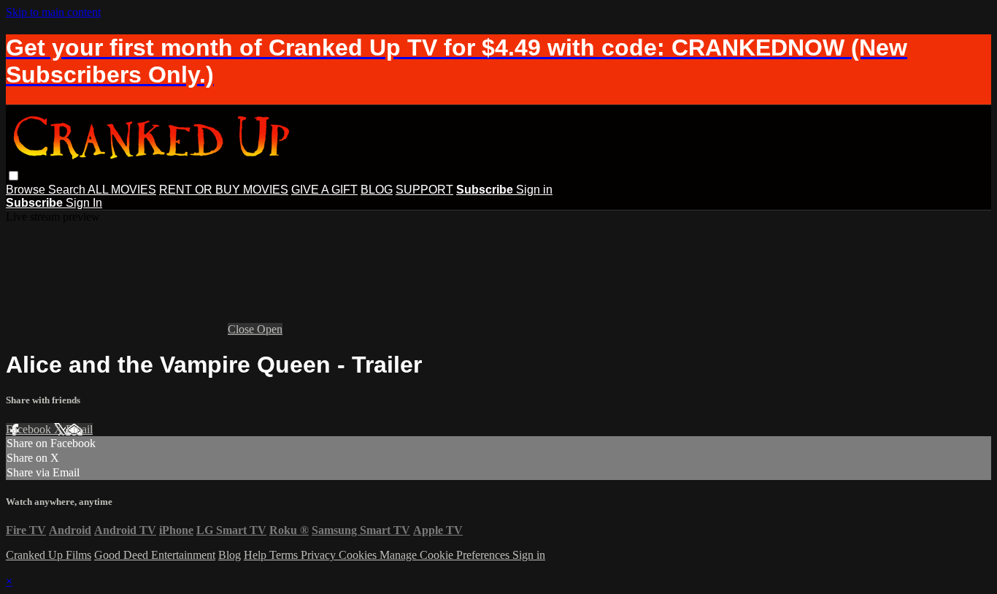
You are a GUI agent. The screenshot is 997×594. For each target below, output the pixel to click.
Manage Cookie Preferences (446, 555)
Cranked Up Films (48, 555)
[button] (13, 175)
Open (269, 329)
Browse (27, 189)
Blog (229, 555)
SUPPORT (424, 189)
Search (68, 189)
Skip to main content (53, 12)
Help (256, 555)
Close (242, 329)
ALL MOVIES (122, 189)
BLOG (377, 189)
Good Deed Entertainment (154, 555)
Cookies (359, 555)
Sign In (84, 203)
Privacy (320, 555)
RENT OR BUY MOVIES (223, 189)
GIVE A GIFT (324, 189)
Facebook (30, 429)
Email (79, 429)
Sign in (534, 189)
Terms (285, 555)
